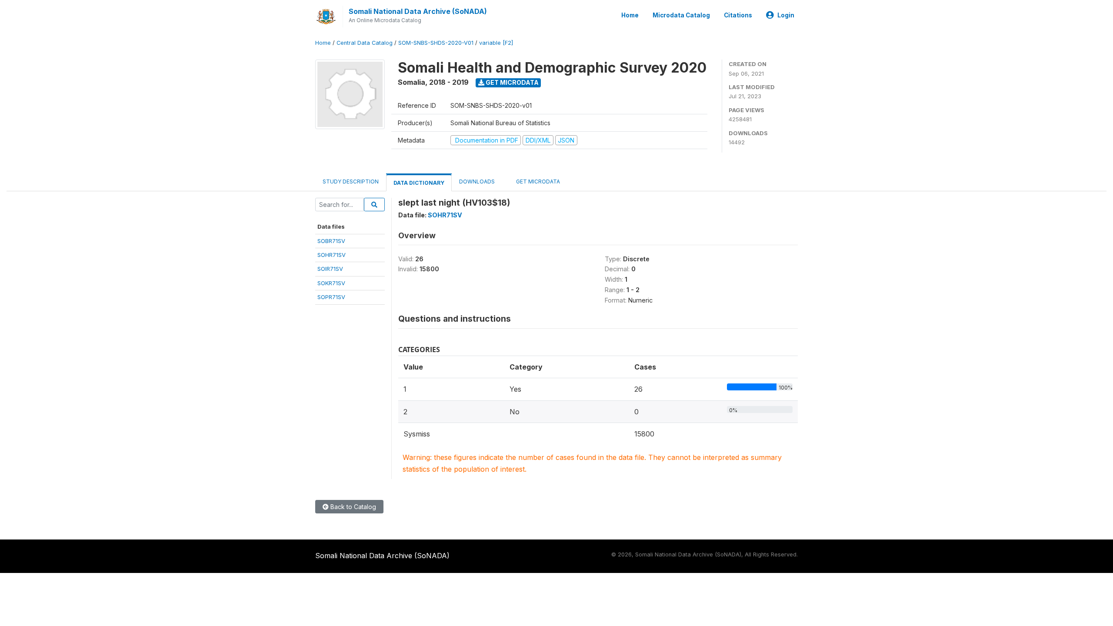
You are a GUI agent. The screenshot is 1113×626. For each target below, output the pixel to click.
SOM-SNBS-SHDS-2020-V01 (435, 43)
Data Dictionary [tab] (418, 183)
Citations (738, 15)
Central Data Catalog (365, 43)
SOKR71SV (331, 283)
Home (630, 15)
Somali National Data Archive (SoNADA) (418, 11)
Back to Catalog (352, 506)
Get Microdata (511, 82)
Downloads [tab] (477, 181)
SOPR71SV (331, 296)
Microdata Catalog (681, 15)
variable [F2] (496, 43)
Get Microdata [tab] (537, 181)
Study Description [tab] (351, 181)
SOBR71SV (331, 240)
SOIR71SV (330, 268)
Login (785, 15)
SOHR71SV (331, 254)
